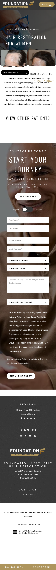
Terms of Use (34, 524)
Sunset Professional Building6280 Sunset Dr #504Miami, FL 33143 (28, 474)
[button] (47, 4)
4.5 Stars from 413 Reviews (27, 410)
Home (8, 29)
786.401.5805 (28, 494)
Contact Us (42, 567)
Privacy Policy (20, 359)
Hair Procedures (11, 72)
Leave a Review (28, 414)
